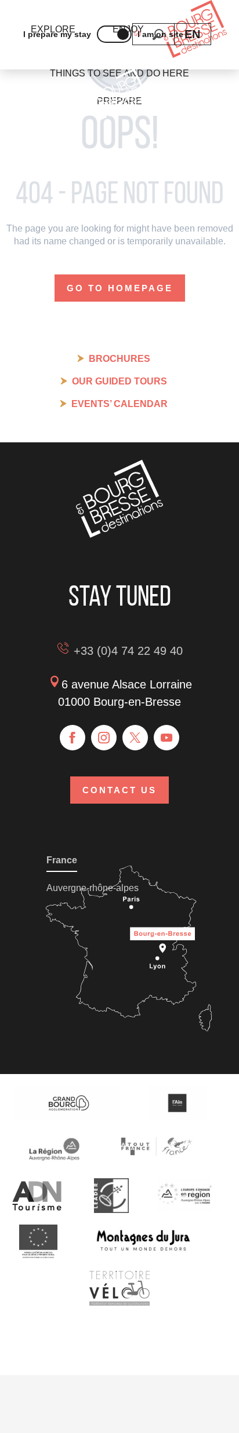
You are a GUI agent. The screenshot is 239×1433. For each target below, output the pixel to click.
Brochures (119, 359)
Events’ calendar (119, 404)
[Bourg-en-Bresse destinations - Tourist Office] (119, 535)
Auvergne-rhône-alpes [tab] (92, 888)
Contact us (119, 790)
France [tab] (61, 860)
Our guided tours (119, 381)
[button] (192, 34)
